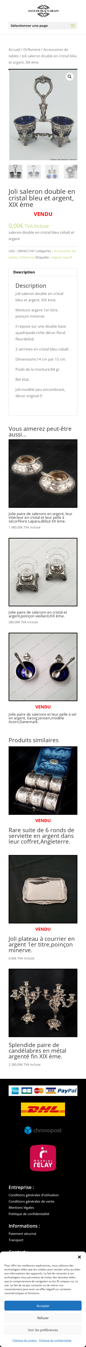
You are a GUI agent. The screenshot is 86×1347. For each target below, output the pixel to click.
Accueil (14, 49)
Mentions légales (21, 1207)
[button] (79, 1257)
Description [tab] (24, 272)
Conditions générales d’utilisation (34, 1195)
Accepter (43, 1306)
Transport (16, 1240)
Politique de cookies (25, 1340)
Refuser (43, 1318)
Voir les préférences (43, 1330)
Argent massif (62, 257)
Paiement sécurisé (22, 1233)
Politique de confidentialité (55, 1340)
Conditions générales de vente (31, 1201)
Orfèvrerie (31, 49)
